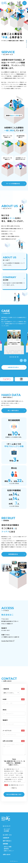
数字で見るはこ (7, 841)
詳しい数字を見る (13, 410)
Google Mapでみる (6, 641)
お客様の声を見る (13, 367)
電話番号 (5, 720)
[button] (17, 356)
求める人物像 (7, 847)
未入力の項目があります (14, 794)
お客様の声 (6, 838)
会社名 (4, 710)
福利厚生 (6, 849)
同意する (14, 788)
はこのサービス (7, 835)
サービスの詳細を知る (13, 184)
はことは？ (7, 829)
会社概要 (6, 831)
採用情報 (5, 844)
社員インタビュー (9, 851)
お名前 (4, 699)
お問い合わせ (6, 854)
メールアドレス (7, 730)
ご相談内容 (6, 689)
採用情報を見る (13, 554)
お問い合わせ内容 (8, 741)
